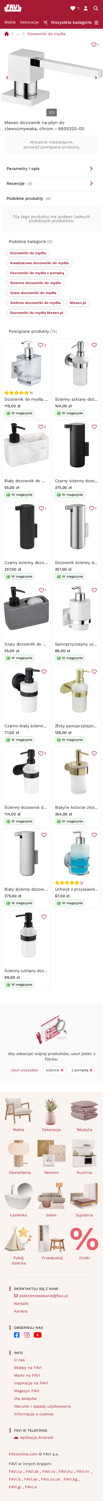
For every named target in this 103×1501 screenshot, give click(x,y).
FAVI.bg (71, 1479)
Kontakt (21, 1303)
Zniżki (84, 1258)
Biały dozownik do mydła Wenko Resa (41, 480)
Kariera (20, 1311)
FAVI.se (31, 1479)
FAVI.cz (16, 1471)
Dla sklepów (25, 1398)
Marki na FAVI (27, 1375)
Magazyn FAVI (26, 1391)
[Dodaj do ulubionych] (94, 345)
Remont (51, 1172)
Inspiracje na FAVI (31, 1383)
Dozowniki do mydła (46, 34)
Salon (51, 1215)
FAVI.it (15, 1479)
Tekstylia (84, 1129)
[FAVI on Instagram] (26, 1335)
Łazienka (18, 1215)
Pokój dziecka (19, 1260)
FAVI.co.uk (51, 1479)
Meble (10, 22)
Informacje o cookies (33, 1414)
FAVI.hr (83, 1471)
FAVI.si (31, 1487)
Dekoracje (29, 22)
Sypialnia (84, 1215)
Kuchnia (84, 1172)
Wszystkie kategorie (71, 22)
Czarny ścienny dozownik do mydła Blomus (46, 562)
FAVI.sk (33, 1471)
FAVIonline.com (23, 1454)
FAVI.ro (49, 1471)
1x (81, 883)
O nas (19, 1360)
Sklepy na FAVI (28, 1367)
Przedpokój (52, 1258)
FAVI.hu (66, 1471)
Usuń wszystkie (24, 1070)
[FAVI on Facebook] (17, 1335)
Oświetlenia (20, 1172)
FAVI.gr (16, 1487)
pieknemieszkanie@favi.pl (44, 1295)
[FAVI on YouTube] (37, 1335)
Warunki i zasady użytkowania (42, 1406)
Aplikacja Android (36, 1437)
